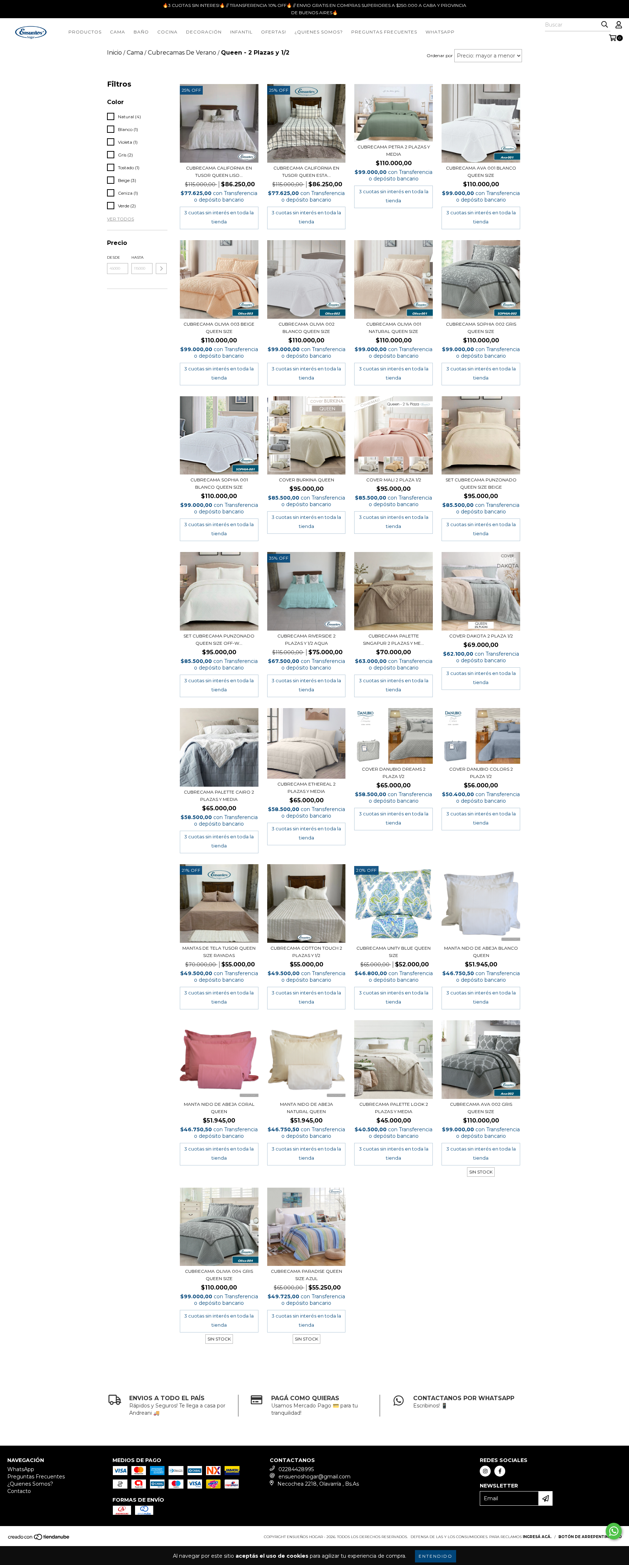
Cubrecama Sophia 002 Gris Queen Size (481, 327)
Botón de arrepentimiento (590, 1536)
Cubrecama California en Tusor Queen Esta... (306, 171)
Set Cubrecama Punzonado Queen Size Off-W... (218, 639)
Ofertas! (273, 32)
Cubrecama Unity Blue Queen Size (393, 951)
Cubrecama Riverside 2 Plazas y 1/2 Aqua (306, 639)
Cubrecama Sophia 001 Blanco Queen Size (219, 483)
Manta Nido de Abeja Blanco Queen (481, 951)
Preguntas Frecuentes (384, 32)
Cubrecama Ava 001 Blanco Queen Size (481, 171)
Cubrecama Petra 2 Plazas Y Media (393, 150)
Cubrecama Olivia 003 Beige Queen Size (218, 327)
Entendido (435, 1556)
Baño (141, 32)
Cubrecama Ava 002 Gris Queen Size (481, 1107)
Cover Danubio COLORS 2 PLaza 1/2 (481, 772)
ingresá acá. (537, 1536)
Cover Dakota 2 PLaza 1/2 (481, 636)
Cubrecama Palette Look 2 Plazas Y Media (393, 1107)
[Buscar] (604, 24)
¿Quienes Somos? (318, 32)
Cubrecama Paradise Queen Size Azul (306, 1274)
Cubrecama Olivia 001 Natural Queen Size (393, 327)
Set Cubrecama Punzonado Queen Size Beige (481, 483)
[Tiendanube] (39, 1539)
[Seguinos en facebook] (499, 1471)
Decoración (204, 32)
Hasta (137, 257)
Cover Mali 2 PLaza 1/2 (393, 479)
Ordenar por (440, 55)
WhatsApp (20, 1469)
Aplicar (161, 268)
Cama (117, 32)
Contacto (19, 1491)
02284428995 (296, 1469)
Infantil (241, 32)
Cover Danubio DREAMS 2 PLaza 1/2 (394, 772)
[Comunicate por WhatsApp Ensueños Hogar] (614, 1531)
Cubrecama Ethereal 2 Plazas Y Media (306, 787)
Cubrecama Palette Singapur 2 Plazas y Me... (393, 639)
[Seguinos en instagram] (485, 1471)
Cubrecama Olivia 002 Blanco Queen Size (306, 327)
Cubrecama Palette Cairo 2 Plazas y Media (219, 795)
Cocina (167, 32)
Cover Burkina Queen (306, 479)
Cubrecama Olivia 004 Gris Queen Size (219, 1274)
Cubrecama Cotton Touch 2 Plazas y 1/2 (306, 951)
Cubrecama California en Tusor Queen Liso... (219, 171)
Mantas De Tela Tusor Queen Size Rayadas (219, 951)
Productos (85, 32)
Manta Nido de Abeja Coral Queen (219, 1107)
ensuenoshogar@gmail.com (314, 1476)
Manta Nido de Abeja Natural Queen (306, 1107)
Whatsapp (440, 32)
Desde (113, 257)
